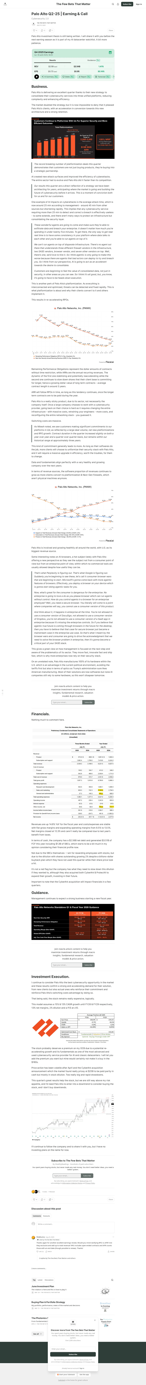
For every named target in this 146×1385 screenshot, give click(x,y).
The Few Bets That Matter (46, 23)
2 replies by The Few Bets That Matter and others (57, 1258)
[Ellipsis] (113, 1237)
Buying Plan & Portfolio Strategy (48, 1302)
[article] (73, 1291)
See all (36, 1334)
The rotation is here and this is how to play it (48, 1289)
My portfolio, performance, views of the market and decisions (55, 1305)
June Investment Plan (42, 1286)
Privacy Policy (90, 1362)
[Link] (28, 86)
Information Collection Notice (72, 1362)
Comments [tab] (37, 1216)
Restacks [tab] (46, 1216)
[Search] (113, 4)
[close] (95, 1320)
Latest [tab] (40, 1280)
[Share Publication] (118, 4)
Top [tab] (34, 1280)
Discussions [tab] (49, 1280)
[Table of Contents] (2, 692)
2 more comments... (38, 1268)
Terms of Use (84, 1360)
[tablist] (41, 1216)
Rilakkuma (40, 1237)
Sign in (139, 4)
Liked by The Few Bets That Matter (49, 1240)
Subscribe (127, 4)
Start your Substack (67, 1374)
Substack (61, 1380)
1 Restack (51, 1192)
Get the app (84, 1374)
